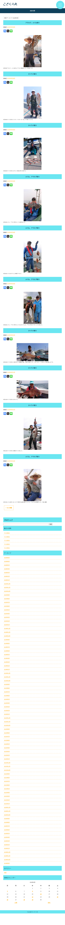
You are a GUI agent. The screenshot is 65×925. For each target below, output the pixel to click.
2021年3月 (7, 796)
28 (24, 900)
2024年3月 (7, 662)
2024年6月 (7, 651)
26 (7, 900)
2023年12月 (7, 673)
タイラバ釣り (32, 74)
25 (57, 897)
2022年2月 (7, 755)
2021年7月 (7, 781)
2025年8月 (7, 598)
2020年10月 (7, 815)
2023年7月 (7, 692)
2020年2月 (7, 844)
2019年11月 (7, 856)
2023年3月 (7, 707)
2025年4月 (7, 613)
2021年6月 (7, 785)
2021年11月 (7, 766)
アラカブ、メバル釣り (32, 23)
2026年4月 (7, 569)
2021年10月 (7, 770)
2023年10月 (7, 680)
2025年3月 (7, 617)
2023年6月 (7, 695)
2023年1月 (7, 714)
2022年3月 (7, 751)
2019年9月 (7, 863)
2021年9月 (7, 774)
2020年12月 (7, 807)
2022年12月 (7, 718)
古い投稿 (9, 508)
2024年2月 (7, 666)
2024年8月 (7, 643)
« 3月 (16, 902)
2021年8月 (7, 777)
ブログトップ (8, 520)
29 (32, 900)
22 (32, 897)
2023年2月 (7, 710)
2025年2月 (7, 621)
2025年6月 (7, 606)
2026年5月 (7, 565)
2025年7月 (7, 602)
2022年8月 (7, 733)
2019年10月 (7, 859)
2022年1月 (7, 759)
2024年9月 (7, 639)
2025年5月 (7, 610)
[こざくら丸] (32, 4)
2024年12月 (7, 628)
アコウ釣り (7, 533)
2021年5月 (7, 789)
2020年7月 (7, 826)
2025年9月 (7, 595)
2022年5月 (7, 744)
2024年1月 (7, 669)
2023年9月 (7, 684)
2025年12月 (7, 584)
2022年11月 (7, 721)
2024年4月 (7, 658)
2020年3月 (7, 841)
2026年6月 (7, 561)
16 (40, 894)
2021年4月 (7, 792)
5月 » (49, 902)
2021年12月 (7, 762)
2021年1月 (7, 803)
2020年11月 (7, 811)
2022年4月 (7, 748)
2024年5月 (7, 654)
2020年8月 (7, 822)
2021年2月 (7, 800)
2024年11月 (7, 632)
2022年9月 (7, 729)
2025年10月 (7, 591)
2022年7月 (7, 736)
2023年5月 (7, 699)
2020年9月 (7, 818)
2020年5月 (7, 833)
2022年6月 (7, 740)
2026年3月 (7, 572)
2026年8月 (7, 557)
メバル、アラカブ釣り (32, 177)
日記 (5, 872)
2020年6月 (7, 830)
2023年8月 (7, 688)
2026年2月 (7, 576)
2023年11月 (7, 677)
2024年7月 (7, 647)
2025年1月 (7, 625)
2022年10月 (7, 725)
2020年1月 (7, 848)
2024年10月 (7, 636)
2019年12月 (7, 852)
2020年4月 (7, 837)
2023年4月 (7, 703)
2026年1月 (7, 580)
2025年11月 (7, 587)
